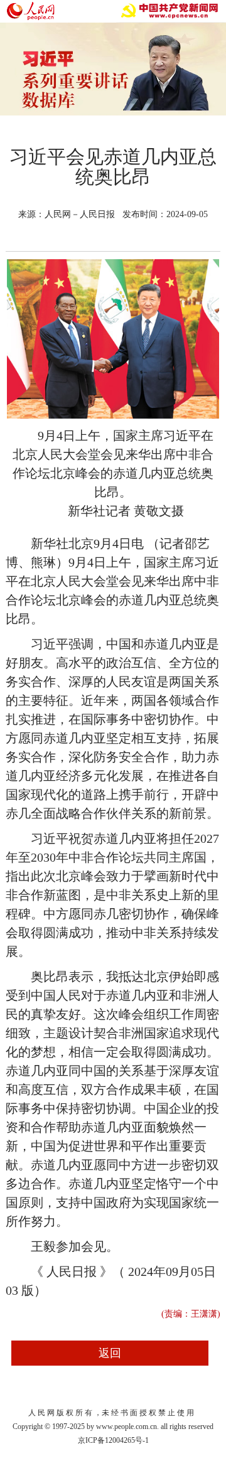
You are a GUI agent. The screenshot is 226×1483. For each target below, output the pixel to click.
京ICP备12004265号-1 (113, 1440)
